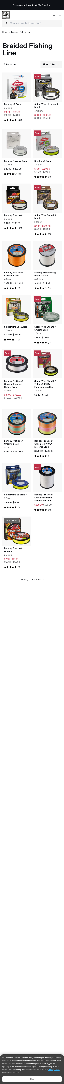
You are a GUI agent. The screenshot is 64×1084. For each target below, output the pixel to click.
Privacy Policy (54, 1069)
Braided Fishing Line (21, 32)
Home (5, 32)
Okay (32, 1079)
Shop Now (46, 5)
